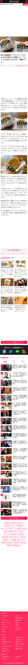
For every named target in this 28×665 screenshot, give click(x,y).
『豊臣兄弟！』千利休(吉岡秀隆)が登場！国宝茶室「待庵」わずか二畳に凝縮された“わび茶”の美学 (19, 389)
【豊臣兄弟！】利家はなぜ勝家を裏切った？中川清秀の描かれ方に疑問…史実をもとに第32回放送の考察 (19, 420)
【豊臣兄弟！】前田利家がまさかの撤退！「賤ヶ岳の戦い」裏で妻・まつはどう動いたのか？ (19, 442)
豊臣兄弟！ (7, 539)
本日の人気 (4, 648)
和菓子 (17, 624)
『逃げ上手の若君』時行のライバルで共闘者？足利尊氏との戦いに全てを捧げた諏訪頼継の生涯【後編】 (19, 435)
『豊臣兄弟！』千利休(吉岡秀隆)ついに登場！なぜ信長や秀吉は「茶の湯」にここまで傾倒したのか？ (19, 450)
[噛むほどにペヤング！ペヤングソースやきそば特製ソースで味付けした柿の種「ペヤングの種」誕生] (7, 282)
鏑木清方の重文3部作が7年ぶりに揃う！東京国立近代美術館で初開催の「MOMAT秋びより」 (19, 495)
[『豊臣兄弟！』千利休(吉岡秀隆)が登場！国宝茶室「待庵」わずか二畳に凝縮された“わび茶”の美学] (6, 390)
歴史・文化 (18, 629)
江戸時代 (7, 523)
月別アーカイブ (18, 646)
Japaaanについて (19, 639)
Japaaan (14, 1)
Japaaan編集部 (19, 65)
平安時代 (8, 526)
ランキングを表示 (13, 518)
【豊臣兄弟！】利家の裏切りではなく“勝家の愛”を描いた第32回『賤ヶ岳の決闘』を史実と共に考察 (19, 427)
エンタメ (17, 627)
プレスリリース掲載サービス (14, 342)
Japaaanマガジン (19, 637)
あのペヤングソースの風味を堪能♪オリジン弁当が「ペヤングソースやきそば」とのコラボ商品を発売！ (7, 272)
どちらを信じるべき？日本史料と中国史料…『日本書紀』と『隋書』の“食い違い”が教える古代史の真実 (19, 412)
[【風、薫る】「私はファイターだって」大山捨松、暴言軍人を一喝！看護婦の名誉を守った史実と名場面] (6, 474)
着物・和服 (18, 620)
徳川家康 (6, 537)
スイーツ (14, 528)
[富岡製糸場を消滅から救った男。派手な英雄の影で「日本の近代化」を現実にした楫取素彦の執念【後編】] (6, 504)
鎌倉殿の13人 (18, 545)
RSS (24, 351)
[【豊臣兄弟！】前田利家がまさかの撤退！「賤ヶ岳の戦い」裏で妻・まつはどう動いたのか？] (6, 444)
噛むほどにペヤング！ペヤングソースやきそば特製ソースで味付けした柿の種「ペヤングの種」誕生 (7, 291)
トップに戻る (24, 610)
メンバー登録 (25, 4)
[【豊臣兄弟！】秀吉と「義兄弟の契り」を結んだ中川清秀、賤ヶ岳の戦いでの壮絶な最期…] (6, 459)
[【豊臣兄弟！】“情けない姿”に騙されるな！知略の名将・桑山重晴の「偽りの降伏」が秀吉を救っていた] (6, 368)
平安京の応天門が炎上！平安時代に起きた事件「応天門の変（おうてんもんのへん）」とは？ (20, 308)
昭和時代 (17, 542)
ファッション (5, 620)
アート (3, 618)
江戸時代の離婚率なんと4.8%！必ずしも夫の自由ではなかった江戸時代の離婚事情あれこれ (20, 290)
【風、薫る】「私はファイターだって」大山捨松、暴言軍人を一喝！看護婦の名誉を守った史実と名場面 (19, 473)
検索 (26, 1)
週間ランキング (19, 648)
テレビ (22, 531)
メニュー (1, 1)
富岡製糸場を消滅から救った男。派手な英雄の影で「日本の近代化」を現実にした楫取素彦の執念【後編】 (19, 503)
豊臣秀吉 (15, 539)
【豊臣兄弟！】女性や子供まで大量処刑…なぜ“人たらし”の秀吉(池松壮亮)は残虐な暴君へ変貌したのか (19, 465)
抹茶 (12, 537)
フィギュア (21, 539)
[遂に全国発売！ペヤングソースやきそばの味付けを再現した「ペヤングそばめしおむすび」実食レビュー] (14, 44)
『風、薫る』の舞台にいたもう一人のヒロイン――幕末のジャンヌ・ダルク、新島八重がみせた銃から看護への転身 (19, 374)
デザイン (17, 537)
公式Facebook (4, 351)
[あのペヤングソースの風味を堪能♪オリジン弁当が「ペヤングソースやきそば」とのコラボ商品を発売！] (7, 264)
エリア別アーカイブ (6, 646)
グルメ (2, 65)
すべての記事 (5, 615)
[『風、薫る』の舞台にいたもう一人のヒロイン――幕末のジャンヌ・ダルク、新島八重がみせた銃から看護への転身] (6, 375)
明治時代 (21, 534)
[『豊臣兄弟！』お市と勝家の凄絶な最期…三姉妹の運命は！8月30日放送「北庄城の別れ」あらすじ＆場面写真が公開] (6, 512)
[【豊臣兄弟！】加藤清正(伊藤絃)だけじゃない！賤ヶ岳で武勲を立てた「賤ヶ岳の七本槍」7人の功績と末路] (6, 398)
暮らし (3, 629)
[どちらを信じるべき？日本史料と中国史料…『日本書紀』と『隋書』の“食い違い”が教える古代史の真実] (6, 413)
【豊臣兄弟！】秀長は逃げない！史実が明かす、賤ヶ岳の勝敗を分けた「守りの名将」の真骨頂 (19, 382)
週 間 (14, 361)
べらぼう (8, 534)
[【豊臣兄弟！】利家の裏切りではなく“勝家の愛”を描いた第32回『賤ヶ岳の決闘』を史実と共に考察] (6, 428)
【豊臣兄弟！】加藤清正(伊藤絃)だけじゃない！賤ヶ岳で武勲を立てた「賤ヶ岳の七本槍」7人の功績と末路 (19, 397)
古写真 (3, 631)
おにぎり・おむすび (7, 253)
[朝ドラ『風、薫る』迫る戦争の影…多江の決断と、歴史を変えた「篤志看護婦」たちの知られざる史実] (6, 406)
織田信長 (15, 534)
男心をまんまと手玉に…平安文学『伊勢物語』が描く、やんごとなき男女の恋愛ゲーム (7, 308)
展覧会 (4, 542)
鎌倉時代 (11, 542)
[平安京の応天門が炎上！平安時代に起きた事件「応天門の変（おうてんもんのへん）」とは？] (20, 301)
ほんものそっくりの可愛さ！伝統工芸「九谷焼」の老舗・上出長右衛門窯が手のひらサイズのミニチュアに (19, 488)
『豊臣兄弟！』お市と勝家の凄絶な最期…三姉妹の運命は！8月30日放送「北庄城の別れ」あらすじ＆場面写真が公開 (19, 511)
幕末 (6, 531)
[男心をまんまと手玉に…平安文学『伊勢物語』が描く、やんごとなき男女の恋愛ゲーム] (7, 301)
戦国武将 (21, 526)
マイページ (4, 644)
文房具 (23, 537)
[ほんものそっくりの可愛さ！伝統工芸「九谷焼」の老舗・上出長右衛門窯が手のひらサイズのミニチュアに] (6, 489)
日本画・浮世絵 (19, 618)
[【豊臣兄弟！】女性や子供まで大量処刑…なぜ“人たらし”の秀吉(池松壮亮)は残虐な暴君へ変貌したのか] (6, 466)
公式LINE (17, 351)
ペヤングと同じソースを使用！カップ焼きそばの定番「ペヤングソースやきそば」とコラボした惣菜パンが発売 (20, 272)
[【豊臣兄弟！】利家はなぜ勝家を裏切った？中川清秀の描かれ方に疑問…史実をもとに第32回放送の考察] (6, 421)
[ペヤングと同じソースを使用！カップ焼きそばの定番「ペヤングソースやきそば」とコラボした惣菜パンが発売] (20, 264)
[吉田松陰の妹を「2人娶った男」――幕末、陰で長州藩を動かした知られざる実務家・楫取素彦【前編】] (6, 482)
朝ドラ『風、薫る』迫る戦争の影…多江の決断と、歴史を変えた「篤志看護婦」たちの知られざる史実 (19, 404)
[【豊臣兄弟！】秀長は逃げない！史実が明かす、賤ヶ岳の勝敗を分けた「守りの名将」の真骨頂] (6, 383)
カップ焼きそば (17, 253)
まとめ (17, 615)
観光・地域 (4, 627)
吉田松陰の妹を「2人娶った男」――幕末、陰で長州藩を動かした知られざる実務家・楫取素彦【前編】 (19, 481)
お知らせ (4, 639)
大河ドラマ (21, 523)
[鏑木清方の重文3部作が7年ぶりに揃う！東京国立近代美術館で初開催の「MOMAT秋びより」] (6, 497)
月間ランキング (5, 651)
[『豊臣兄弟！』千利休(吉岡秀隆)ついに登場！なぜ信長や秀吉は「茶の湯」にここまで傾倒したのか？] (6, 451)
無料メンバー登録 (19, 644)
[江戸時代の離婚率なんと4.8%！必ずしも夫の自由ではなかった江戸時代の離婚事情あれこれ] (20, 282)
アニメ (14, 526)
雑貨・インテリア (6, 622)
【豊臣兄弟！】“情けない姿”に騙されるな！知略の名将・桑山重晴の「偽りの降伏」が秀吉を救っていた (19, 366)
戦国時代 (14, 523)
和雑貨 (17, 622)
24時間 (5, 361)
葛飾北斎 (10, 545)
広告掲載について (6, 642)
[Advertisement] (14, 21)
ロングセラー (6, 528)
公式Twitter (10, 351)
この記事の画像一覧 (14, 250)
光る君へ (24, 542)
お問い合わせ (18, 642)
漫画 (11, 531)
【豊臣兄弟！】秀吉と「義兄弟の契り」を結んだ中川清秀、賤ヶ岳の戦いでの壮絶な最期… (19, 457)
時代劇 (16, 531)
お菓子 (24, 528)
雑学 (20, 528)
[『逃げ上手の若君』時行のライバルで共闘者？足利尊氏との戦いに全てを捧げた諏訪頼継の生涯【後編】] (6, 436)
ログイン (20, 4)
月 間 (22, 361)
